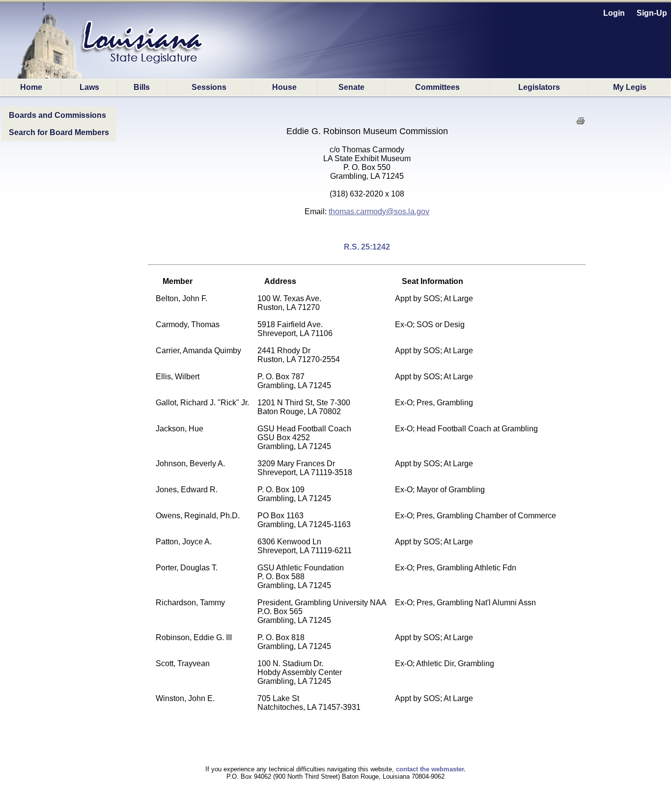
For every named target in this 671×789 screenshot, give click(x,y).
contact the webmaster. (431, 769)
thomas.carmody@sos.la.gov (379, 211)
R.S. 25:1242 (367, 247)
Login (614, 13)
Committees (437, 87)
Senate (351, 87)
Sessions (209, 87)
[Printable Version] (580, 123)
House (284, 87)
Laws (89, 87)
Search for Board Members (59, 132)
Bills (142, 87)
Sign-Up (652, 13)
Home (31, 87)
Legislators (539, 87)
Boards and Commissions (57, 115)
